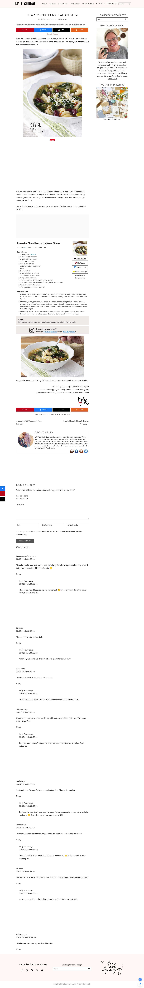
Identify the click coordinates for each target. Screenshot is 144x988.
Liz (17, 868)
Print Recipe (81, 259)
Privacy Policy (81, 984)
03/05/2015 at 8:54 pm (28, 850)
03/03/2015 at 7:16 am (25, 712)
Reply (18, 574)
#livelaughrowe (69, 332)
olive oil (33, 254)
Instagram (84, 390)
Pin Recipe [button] (81, 263)
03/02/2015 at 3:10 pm (25, 631)
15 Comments (62, 19)
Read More (112, 79)
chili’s (39, 191)
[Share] (2, 488)
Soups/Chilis (53, 414)
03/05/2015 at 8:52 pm (28, 737)
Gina (18, 669)
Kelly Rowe (24, 581)
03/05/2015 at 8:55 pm (28, 893)
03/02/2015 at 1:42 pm (25, 559)
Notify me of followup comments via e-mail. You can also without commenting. (49, 532)
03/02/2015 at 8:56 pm (28, 653)
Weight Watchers (64, 414)
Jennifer (19, 825)
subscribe (71, 531)
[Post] (2, 499)
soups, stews (26, 191)
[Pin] (2, 493)
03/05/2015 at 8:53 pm (28, 806)
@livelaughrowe (50, 332)
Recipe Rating (22, 496)
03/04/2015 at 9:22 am (25, 784)
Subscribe (110, 4)
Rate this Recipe (81, 272)
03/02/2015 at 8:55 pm (28, 584)
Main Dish (38, 414)
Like (58, 393)
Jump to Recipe (52, 34)
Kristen (19, 934)
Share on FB (81, 267)
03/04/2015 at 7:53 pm (25, 828)
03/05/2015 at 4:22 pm (25, 871)
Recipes (45, 414)
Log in (88, 984)
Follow (75, 393)
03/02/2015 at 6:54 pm (25, 672)
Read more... (50, 448)
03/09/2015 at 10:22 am (26, 937)
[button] (76, 275)
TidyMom (20, 709)
